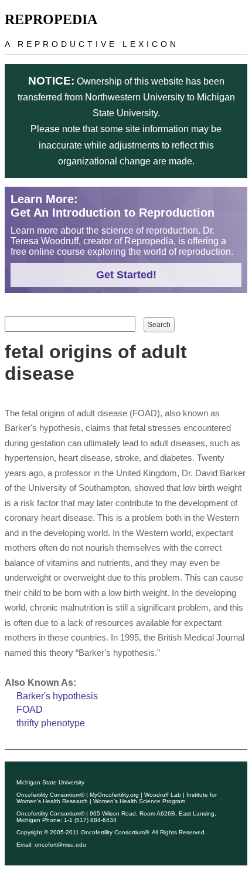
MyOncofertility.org (114, 794)
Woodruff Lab (162, 794)
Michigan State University (50, 782)
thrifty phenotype (50, 723)
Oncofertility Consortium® (50, 794)
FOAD (29, 710)
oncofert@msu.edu (60, 844)
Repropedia (51, 19)
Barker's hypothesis (57, 696)
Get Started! (126, 275)
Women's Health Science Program (139, 801)
